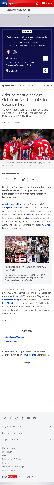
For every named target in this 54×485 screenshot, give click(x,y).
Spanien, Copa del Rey (19, 10)
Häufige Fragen (8, 448)
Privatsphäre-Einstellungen (14, 466)
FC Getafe (28, 214)
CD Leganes (8, 306)
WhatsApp (34, 418)
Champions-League (11, 299)
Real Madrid (8, 303)
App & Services (10, 439)
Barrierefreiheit (8, 470)
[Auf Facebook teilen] (6, 179)
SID (4, 320)
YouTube (28, 418)
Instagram (22, 418)
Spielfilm (21, 85)
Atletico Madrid (10, 204)
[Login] (37, 3)
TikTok (17, 418)
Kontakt (5, 463)
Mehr (46, 85)
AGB (4, 455)
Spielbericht (8, 85)
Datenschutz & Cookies (12, 459)
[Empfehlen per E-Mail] (32, 179)
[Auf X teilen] (15, 179)
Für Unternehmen (12, 433)
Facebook (11, 418)
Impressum (7, 452)
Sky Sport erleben (12, 426)
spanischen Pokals (15, 207)
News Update (29, 354)
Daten (30, 85)
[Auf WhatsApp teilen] (24, 179)
